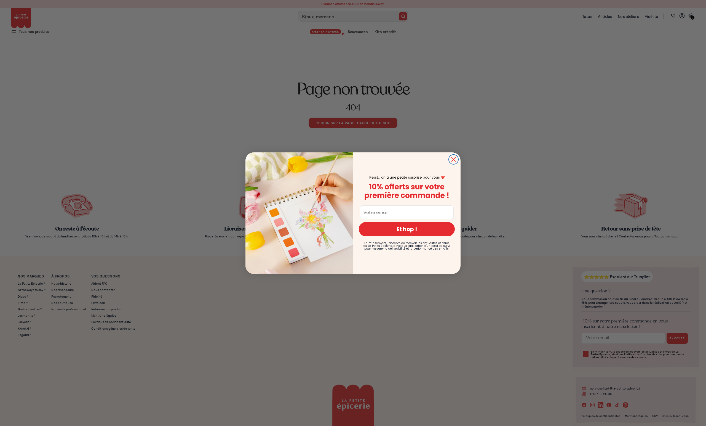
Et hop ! (407, 229)
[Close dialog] (453, 159)
